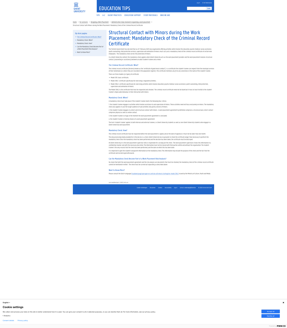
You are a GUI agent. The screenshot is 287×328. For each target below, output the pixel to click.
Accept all (270, 311)
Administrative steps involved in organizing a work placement (130, 22)
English (6, 302)
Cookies (160, 187)
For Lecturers (83, 22)
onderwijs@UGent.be (190, 187)
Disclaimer (152, 187)
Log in (175, 187)
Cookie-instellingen (142, 187)
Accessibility (168, 187)
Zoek (208, 8)
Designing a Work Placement (100, 22)
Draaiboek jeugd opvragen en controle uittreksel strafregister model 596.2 (155, 173)
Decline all (270, 316)
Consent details (8, 320)
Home (75, 22)
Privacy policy (23, 320)
